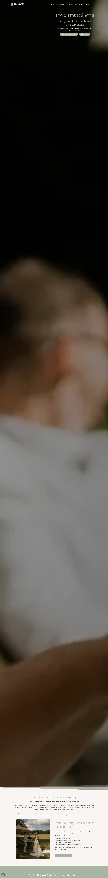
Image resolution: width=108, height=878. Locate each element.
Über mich (87, 4)
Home (52, 4)
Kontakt (95, 4)
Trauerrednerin (79, 4)
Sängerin (70, 4)
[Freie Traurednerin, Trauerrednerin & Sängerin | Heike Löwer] (17, 4)
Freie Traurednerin (61, 4)
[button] (3, 875)
